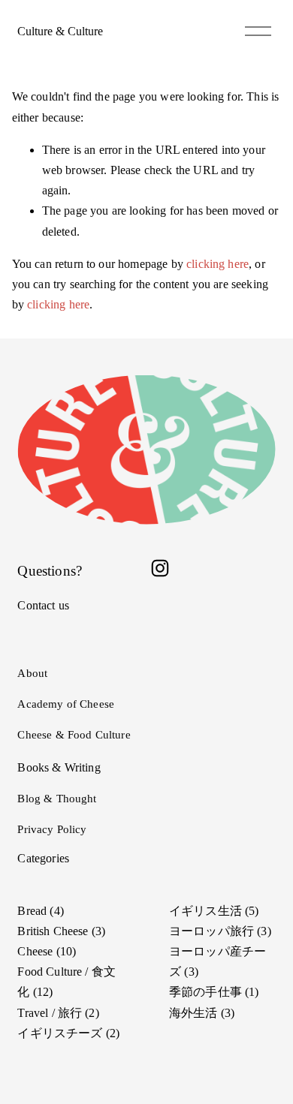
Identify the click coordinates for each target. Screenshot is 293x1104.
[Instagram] (160, 568)
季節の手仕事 (212, 991)
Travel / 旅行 (56, 1012)
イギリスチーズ (66, 1033)
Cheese (44, 951)
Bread (38, 910)
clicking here (217, 263)
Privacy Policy (51, 829)
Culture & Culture (60, 31)
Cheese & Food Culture (73, 735)
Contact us (43, 605)
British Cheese (59, 931)
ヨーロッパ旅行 (218, 931)
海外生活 (200, 1012)
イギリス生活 (212, 910)
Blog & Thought (56, 799)
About (32, 673)
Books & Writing (58, 767)
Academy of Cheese (65, 704)
